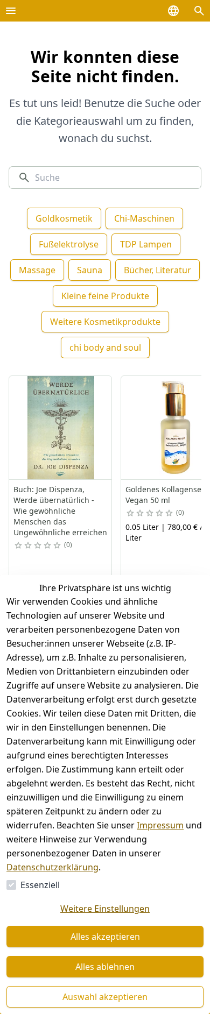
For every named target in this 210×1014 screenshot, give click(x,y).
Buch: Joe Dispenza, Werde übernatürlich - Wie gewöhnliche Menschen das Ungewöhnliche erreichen (60, 510)
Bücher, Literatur (157, 270)
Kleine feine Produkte (105, 296)
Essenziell (40, 885)
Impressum (160, 825)
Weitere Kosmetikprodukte (105, 322)
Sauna (89, 270)
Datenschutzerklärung (52, 867)
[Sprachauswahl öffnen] (173, 11)
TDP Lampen (146, 244)
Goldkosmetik (64, 218)
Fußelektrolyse (69, 244)
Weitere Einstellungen (105, 908)
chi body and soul (105, 347)
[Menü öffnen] (11, 11)
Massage (37, 270)
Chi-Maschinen (144, 218)
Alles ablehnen (105, 967)
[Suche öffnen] (199, 11)
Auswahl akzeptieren (105, 997)
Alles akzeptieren (105, 936)
